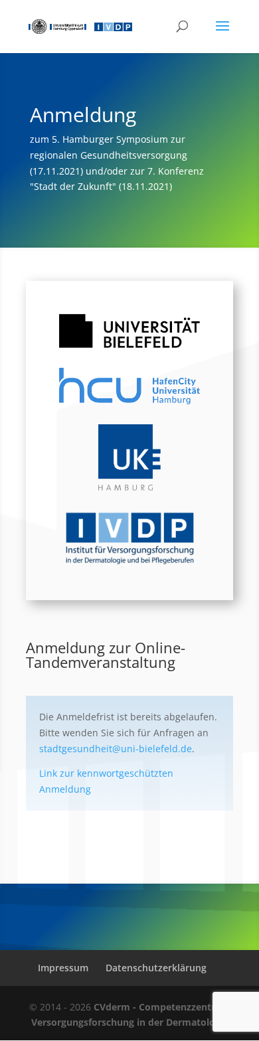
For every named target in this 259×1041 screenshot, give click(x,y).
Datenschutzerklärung (156, 967)
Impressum (63, 967)
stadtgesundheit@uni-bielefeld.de (115, 748)
